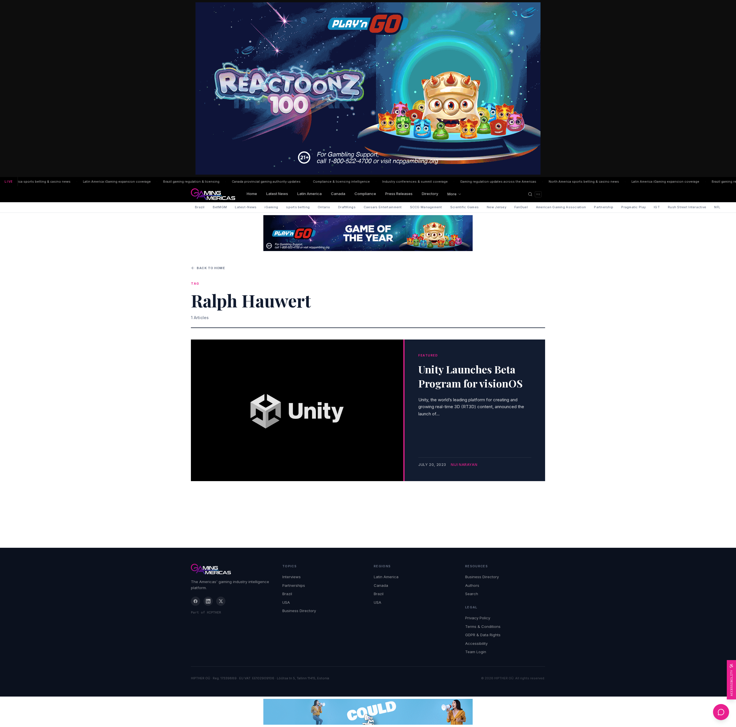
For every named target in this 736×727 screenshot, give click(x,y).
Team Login (475, 651)
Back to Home (211, 268)
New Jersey (496, 207)
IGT (657, 207)
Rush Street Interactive (687, 207)
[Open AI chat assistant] (721, 712)
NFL (717, 207)
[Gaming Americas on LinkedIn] (208, 601)
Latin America (309, 193)
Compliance (365, 193)
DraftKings (347, 207)
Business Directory (299, 610)
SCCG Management (426, 207)
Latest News (277, 193)
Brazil (200, 207)
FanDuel (521, 207)
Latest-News (245, 207)
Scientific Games (464, 207)
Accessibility (476, 643)
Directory (430, 193)
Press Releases (399, 193)
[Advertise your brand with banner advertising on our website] (368, 712)
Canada (338, 193)
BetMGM (220, 207)
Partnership (603, 207)
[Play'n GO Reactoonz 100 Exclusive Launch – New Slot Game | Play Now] (368, 233)
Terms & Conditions (483, 626)
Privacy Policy (477, 618)
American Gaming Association (561, 207)
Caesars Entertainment (383, 207)
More (452, 194)
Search (471, 593)
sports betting (298, 207)
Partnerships (293, 585)
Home (252, 193)
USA (286, 602)
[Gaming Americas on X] (220, 601)
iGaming (271, 207)
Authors (472, 585)
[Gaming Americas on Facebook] (195, 601)
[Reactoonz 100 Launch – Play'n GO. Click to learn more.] (367, 88)
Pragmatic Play (633, 207)
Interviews (291, 576)
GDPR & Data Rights (483, 634)
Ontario (324, 207)
